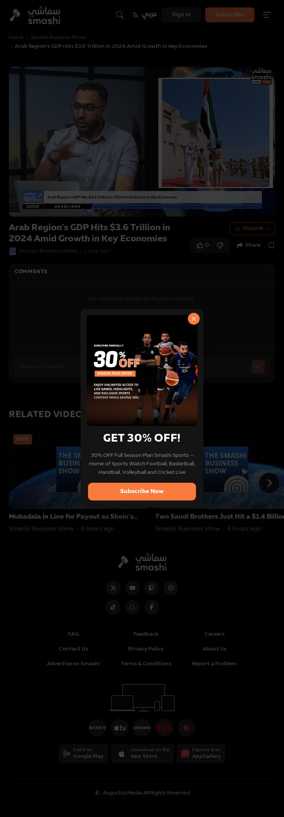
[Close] (194, 319)
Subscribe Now (142, 491)
